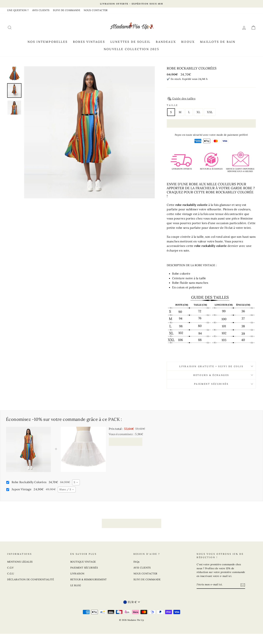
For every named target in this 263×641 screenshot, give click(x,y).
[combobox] (76, 482)
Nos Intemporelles (48, 41)
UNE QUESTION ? (18, 10)
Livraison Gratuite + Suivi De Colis (211, 366)
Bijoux (188, 41)
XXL (210, 112)
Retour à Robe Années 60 (134, 523)
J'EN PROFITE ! (126, 441)
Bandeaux (166, 41)
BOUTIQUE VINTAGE (83, 561)
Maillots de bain (217, 41)
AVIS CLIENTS (41, 10)
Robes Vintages (89, 41)
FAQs (136, 561)
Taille (172, 105)
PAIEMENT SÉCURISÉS (84, 567)
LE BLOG (75, 585)
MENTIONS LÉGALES (20, 561)
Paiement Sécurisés (211, 384)
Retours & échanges (211, 375)
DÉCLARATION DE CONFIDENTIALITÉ (30, 579)
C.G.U (10, 573)
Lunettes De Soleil (130, 41)
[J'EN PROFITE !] (242, 584)
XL (198, 112)
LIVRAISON (77, 573)
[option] (131, 4)
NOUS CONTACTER (96, 10)
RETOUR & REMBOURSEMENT (88, 579)
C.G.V (10, 567)
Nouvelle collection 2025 (131, 49)
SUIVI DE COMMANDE (66, 10)
